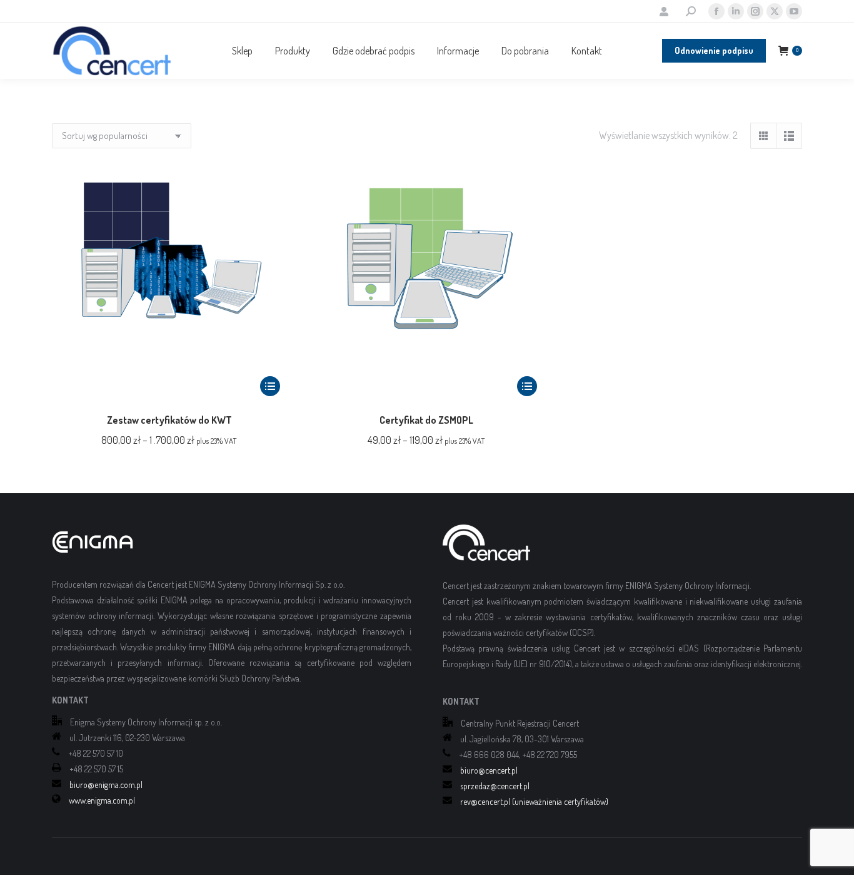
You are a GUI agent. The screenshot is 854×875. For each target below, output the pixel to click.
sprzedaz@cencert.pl (495, 785)
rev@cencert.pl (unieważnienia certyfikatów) (534, 801)
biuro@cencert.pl (489, 770)
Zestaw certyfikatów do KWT (169, 420)
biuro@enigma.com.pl (106, 784)
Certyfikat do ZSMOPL (426, 420)
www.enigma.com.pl (102, 800)
